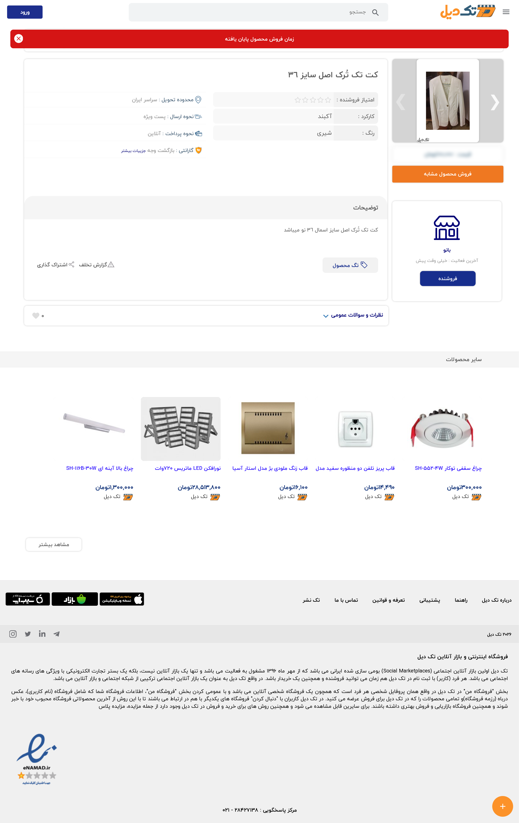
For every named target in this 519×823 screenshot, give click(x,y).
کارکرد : (366, 116)
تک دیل (460, 496)
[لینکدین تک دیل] (42, 635)
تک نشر (311, 600)
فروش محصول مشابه (448, 173)
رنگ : (368, 133)
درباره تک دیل (497, 600)
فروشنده (448, 278)
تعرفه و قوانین (388, 600)
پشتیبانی (429, 600)
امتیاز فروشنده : (355, 99)
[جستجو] (375, 14)
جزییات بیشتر (133, 150)
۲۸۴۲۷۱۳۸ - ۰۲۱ (240, 810)
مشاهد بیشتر (54, 544)
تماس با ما (346, 600)
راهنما (461, 600)
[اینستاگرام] (12, 635)
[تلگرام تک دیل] (56, 635)
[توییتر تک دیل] (27, 635)
